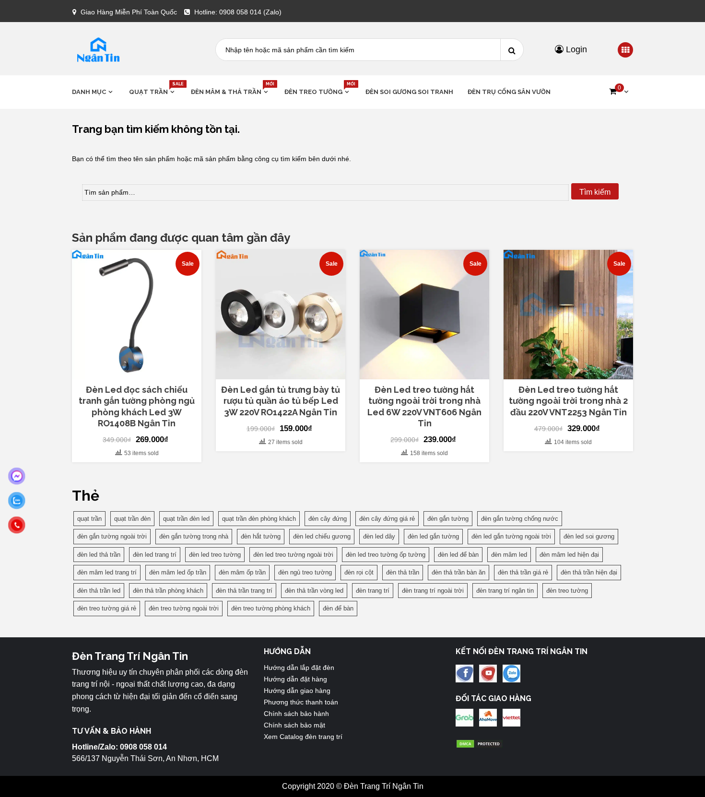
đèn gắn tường (448, 518)
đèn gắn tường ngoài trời (112, 536)
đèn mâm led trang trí (107, 572)
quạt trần (89, 518)
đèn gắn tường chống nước (519, 518)
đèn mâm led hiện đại (569, 554)
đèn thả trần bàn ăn (458, 572)
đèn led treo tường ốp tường (385, 554)
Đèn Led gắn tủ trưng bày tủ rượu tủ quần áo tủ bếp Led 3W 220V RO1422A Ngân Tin (280, 401)
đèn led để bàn (458, 554)
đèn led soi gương (589, 536)
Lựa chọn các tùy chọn (281, 371)
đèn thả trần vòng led (314, 590)
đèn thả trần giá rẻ (523, 572)
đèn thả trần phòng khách (168, 590)
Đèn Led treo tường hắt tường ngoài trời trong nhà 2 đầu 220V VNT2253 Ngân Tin (568, 401)
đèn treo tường (567, 590)
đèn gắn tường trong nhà (193, 536)
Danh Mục (89, 91)
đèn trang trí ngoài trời (433, 590)
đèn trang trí (372, 590)
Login (575, 49)
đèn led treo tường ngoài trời (293, 554)
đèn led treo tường (215, 554)
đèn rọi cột (359, 572)
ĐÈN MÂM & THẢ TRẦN (230, 91)
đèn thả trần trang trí (244, 590)
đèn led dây (379, 536)
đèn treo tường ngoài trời (184, 608)
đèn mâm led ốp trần (177, 572)
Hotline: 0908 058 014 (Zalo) (238, 12)
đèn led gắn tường (433, 536)
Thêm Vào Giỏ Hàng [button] (141, 375)
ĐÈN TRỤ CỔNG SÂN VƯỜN (509, 91)
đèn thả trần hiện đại (589, 572)
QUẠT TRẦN (152, 91)
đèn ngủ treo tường (305, 572)
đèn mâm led (509, 554)
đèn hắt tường (261, 536)
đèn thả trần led (98, 590)
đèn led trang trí (154, 554)
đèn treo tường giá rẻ (106, 608)
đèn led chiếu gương (322, 536)
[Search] (511, 49)
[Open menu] (625, 50)
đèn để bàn (338, 608)
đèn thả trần (402, 572)
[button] (618, 91)
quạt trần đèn (132, 518)
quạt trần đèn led (186, 518)
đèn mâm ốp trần (242, 572)
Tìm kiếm (595, 192)
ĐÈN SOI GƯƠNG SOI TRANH (409, 91)
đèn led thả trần (98, 554)
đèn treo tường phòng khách (270, 608)
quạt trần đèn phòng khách (259, 518)
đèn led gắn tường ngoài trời (511, 536)
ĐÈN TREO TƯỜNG (317, 91)
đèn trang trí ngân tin (505, 590)
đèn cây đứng (327, 518)
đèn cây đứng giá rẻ (387, 518)
